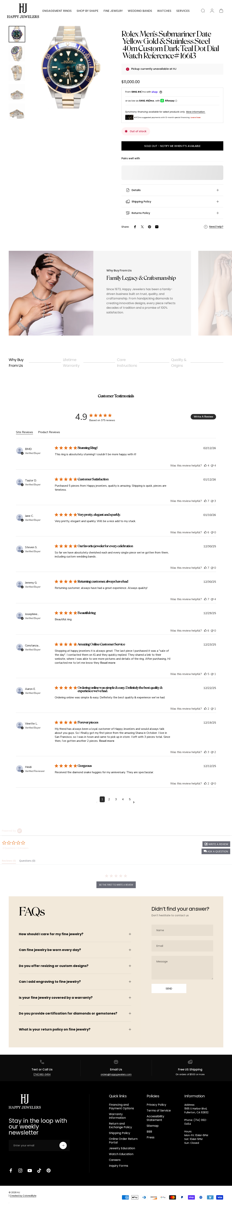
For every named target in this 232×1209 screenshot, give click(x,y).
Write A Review (203, 416)
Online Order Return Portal (123, 1140)
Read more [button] (107, 663)
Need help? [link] (216, 226)
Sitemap (153, 1126)
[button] (216, 851)
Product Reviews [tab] (49, 432)
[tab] (9, 861)
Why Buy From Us (16, 362)
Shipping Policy (119, 1133)
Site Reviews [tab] (24, 432)
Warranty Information (117, 1116)
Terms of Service (159, 1110)
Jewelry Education (122, 1148)
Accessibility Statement (155, 1118)
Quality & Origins (179, 362)
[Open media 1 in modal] (69, 67)
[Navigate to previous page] (97, 802)
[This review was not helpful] (212, 466)
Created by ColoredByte (23, 1195)
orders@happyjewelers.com (116, 1074)
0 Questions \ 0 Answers (15, 848)
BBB (149, 1131)
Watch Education (121, 1154)
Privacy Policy (156, 1105)
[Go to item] (17, 34)
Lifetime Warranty (71, 362)
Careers (115, 1160)
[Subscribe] (63, 1145)
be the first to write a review (116, 884)
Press (150, 1137)
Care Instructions (127, 362)
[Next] (101, 73)
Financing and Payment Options (121, 1106)
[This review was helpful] (205, 466)
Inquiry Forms (118, 1166)
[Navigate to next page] (134, 802)
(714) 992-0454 (42, 1074)
